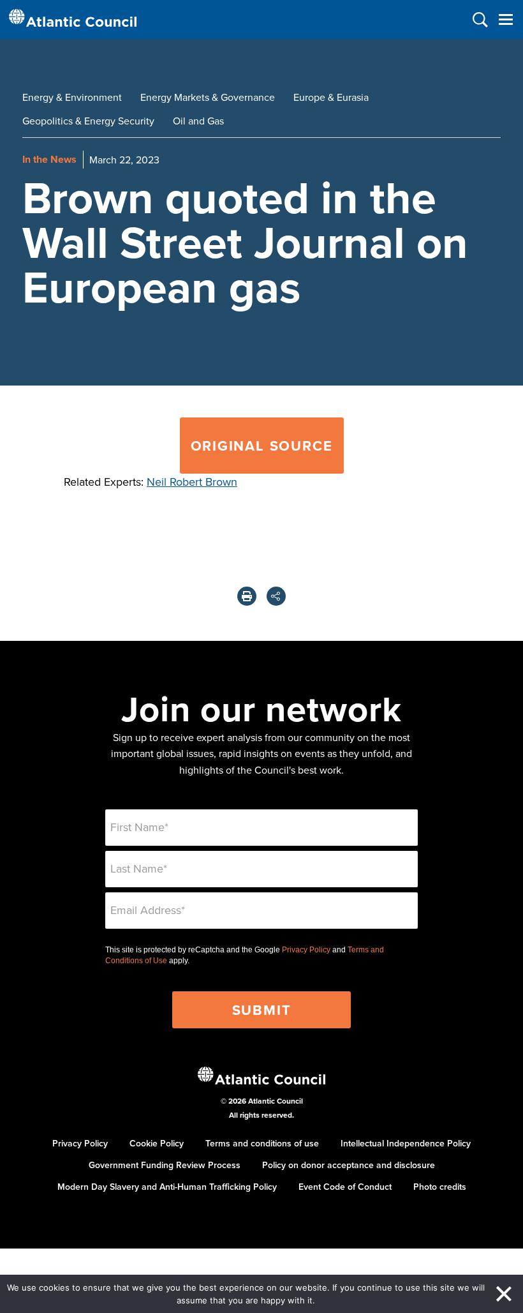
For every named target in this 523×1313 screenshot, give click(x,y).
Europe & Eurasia (331, 97)
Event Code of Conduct (345, 1186)
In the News (49, 159)
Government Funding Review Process (164, 1165)
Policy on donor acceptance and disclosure (348, 1165)
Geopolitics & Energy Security (88, 121)
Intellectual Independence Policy (406, 1143)
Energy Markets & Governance (207, 97)
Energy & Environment (72, 97)
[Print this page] (246, 596)
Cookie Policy (156, 1143)
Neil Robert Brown (192, 482)
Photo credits (439, 1186)
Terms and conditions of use (262, 1143)
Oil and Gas (198, 121)
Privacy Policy (306, 949)
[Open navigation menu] (505, 19)
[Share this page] (276, 596)
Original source (262, 445)
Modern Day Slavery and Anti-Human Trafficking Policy (167, 1186)
